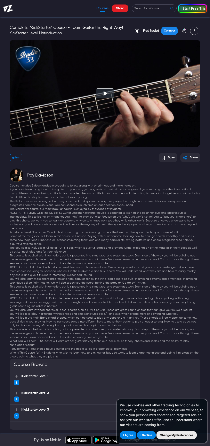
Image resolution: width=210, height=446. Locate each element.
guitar (15, 157)
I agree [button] (128, 435)
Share (194, 157)
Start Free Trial (194, 8)
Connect (169, 30)
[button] (192, 8)
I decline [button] (146, 435)
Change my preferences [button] (176, 435)
